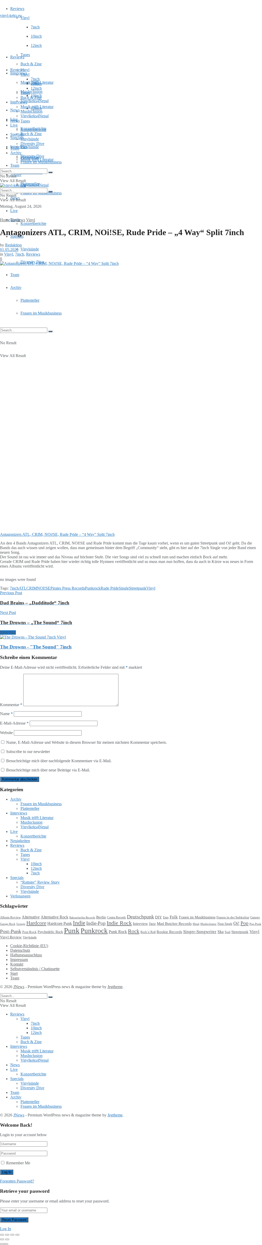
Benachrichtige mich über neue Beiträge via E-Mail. (48, 770)
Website (6, 732)
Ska (220, 931)
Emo (166, 917)
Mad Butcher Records (174, 924)
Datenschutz (20, 950)
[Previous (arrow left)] (2, 1239)
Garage (255, 917)
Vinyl (24, 18)
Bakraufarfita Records (82, 917)
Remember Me (18, 1163)
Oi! (236, 923)
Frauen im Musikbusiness (41, 313)
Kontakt (16, 964)
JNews (18, 987)
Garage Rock (7, 924)
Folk (174, 917)
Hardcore (36, 923)
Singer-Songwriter (199, 931)
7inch (35, 27)
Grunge (20, 924)
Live (14, 210)
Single (124, 588)
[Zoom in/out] (17, 1235)
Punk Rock (118, 931)
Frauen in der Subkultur (232, 917)
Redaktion (13, 245)
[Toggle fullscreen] (12, 1235)
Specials (17, 134)
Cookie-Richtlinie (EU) (29, 946)
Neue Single (224, 924)
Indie (79, 923)
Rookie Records (169, 932)
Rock (133, 931)
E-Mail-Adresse (14, 723)
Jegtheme (115, 987)
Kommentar (11, 705)
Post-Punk (10, 931)
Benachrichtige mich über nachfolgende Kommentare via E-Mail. (59, 761)
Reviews (17, 8)
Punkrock (93, 588)
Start (14, 973)
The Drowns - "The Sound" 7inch (36, 647)
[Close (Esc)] (2, 1235)
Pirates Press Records (67, 588)
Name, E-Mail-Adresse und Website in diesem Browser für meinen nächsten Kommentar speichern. (86, 742)
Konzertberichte (33, 223)
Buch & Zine (31, 64)
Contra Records (116, 917)
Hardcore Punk (59, 923)
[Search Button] (50, 331)
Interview (140, 923)
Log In (5, 1229)
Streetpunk (137, 588)
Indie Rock (119, 923)
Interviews (18, 73)
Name (6, 714)
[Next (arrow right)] (7, 1239)
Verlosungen (20, 896)
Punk (72, 930)
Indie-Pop (96, 923)
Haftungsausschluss (26, 955)
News (15, 110)
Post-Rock (29, 932)
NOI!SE (43, 588)
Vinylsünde (29, 147)
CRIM (31, 588)
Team (14, 165)
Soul (227, 932)
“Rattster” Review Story (40, 882)
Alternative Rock (54, 917)
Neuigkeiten (20, 841)
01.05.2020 (9, 249)
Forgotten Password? (17, 1181)
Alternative (31, 917)
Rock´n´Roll (148, 932)
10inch (36, 36)
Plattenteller (29, 300)
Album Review (10, 917)
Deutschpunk (140, 916)
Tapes (25, 55)
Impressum (19, 959)
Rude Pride (110, 588)
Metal (196, 923)
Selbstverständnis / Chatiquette (35, 969)
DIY (158, 917)
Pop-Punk (255, 924)
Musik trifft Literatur (36, 106)
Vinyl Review (11, 937)
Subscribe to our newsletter (27, 751)
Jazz (152, 923)
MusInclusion (31, 111)
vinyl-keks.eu (11, 15)
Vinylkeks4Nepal (34, 185)
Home (5, 220)
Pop (244, 923)
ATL (22, 588)
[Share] (7, 1235)
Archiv (15, 287)
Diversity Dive (32, 143)
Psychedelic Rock (50, 932)
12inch (36, 45)
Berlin (101, 917)
